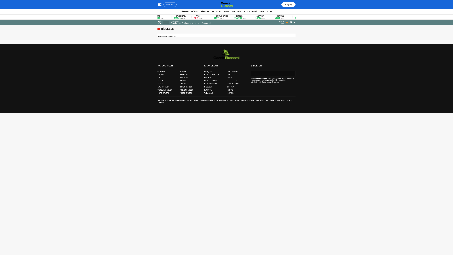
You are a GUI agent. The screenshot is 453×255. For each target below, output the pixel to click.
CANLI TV (231, 75)
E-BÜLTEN (256, 66)
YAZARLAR (208, 93)
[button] (164, 22)
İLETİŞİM (230, 93)
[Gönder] (293, 73)
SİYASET (205, 12)
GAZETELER (232, 81)
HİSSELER (208, 87)
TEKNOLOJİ (184, 84)
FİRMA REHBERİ (210, 81)
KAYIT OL (208, 90)
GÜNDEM (184, 12)
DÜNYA (194, 12)
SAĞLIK (160, 81)
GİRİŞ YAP (231, 87)
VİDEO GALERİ (266, 12)
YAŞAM (160, 84)
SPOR (226, 12)
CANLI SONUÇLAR (211, 75)
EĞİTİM (183, 81)
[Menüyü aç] (160, 4)
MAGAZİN (236, 12)
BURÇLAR (208, 71)
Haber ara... (170, 4)
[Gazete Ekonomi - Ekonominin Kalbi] (226, 4)
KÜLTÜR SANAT (163, 87)
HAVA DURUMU (233, 84)
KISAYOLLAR (211, 66)
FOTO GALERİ (250, 12)
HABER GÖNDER (211, 84)
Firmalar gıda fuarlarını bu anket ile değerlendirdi (190, 23)
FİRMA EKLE (232, 78)
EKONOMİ (216, 12)
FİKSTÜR (207, 78)
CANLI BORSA (232, 71)
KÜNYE (230, 90)
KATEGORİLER (165, 66)
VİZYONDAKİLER (186, 90)
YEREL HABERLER (164, 90)
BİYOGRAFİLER (186, 87)
